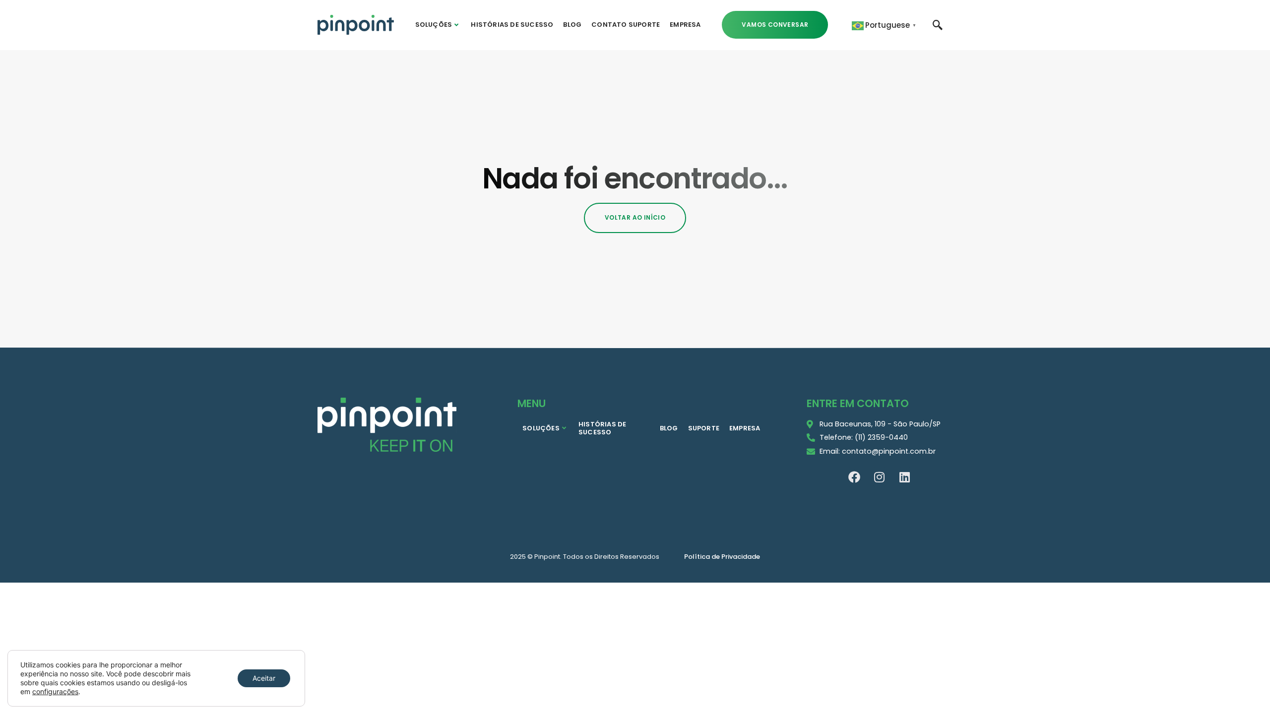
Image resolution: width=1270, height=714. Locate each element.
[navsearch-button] (937, 24)
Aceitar (264, 678)
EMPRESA (685, 24)
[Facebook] (854, 477)
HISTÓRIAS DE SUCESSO (512, 24)
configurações (55, 691)
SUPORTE (703, 428)
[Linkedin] (905, 477)
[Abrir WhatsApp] (1245, 689)
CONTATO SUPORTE (625, 24)
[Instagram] (879, 477)
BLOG (572, 24)
